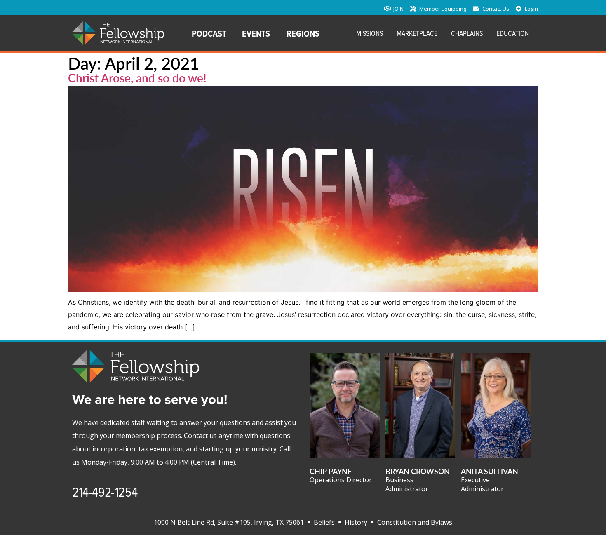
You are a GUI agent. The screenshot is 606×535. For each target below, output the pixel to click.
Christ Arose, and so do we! (137, 78)
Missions (369, 33)
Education (512, 33)
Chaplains (467, 33)
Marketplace (417, 33)
